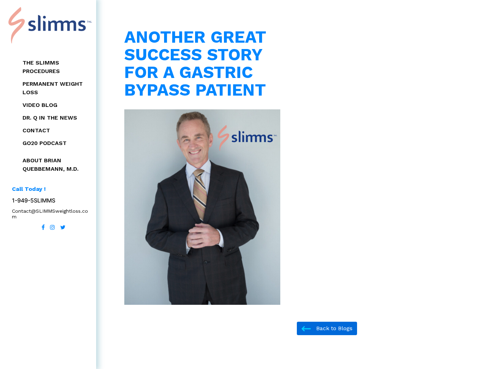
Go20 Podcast (45, 143)
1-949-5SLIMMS (33, 200)
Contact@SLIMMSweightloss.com (50, 213)
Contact (36, 130)
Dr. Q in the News (50, 117)
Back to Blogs (333, 328)
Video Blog (40, 105)
